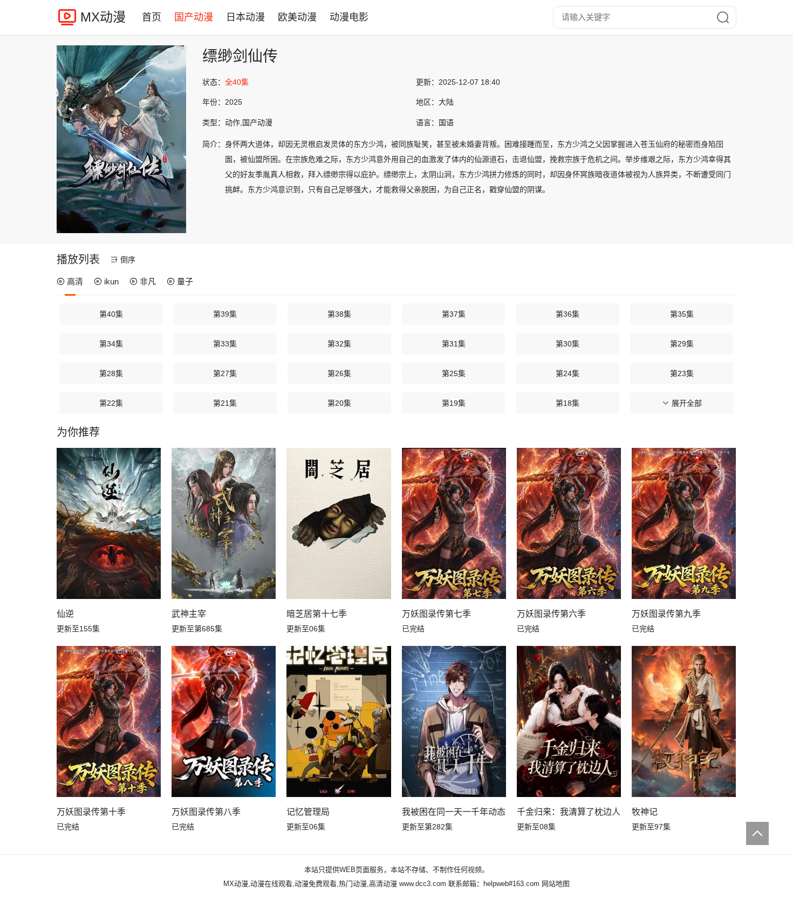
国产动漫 (193, 17)
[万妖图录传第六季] (569, 523)
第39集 (225, 314)
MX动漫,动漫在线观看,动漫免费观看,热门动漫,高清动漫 (310, 884)
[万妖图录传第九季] (684, 523)
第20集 (339, 403)
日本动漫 (245, 17)
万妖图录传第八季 (206, 811)
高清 (75, 281)
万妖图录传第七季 (436, 613)
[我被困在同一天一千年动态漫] (454, 721)
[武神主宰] (224, 523)
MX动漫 (103, 17)
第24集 (567, 373)
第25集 (454, 373)
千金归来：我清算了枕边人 (568, 811)
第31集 (454, 343)
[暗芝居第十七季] (338, 523)
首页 (151, 17)
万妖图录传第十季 (91, 811)
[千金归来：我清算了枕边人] (569, 721)
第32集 (339, 343)
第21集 (225, 403)
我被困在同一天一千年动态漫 (454, 811)
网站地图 (556, 884)
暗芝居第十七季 (316, 613)
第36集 (567, 314)
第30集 (567, 343)
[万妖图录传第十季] (109, 721)
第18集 (567, 403)
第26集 (339, 373)
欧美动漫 (297, 17)
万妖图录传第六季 (551, 613)
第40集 (111, 314)
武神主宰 (189, 613)
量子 (185, 281)
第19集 (454, 403)
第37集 (454, 314)
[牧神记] (684, 721)
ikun (111, 281)
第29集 (682, 343)
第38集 (339, 314)
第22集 (111, 403)
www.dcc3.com (422, 884)
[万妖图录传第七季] (454, 523)
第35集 (682, 314)
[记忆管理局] (338, 721)
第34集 (111, 343)
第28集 (111, 373)
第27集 (225, 373)
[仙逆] (109, 523)
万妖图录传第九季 (666, 613)
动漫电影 (349, 17)
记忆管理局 (308, 811)
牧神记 (645, 811)
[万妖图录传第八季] (224, 721)
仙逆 (65, 613)
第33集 (225, 343)
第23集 (682, 373)
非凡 (148, 281)
